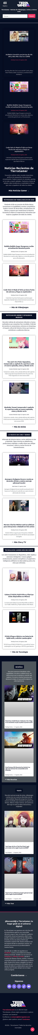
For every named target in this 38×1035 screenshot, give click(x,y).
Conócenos (26, 1019)
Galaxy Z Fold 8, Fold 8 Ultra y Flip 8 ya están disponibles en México (19, 595)
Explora (5, 6)
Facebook (7, 953)
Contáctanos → (19, 975)
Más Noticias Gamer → (19, 190)
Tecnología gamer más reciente (19, 550)
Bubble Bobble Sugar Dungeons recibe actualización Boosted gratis (19, 106)
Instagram (7, 956)
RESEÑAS (19, 667)
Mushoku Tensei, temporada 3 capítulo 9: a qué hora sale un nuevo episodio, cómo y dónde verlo (19, 409)
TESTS (19, 790)
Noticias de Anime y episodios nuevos (19, 316)
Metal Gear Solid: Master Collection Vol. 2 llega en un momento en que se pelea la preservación (19, 721)
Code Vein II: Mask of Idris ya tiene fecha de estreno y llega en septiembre (19, 149)
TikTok (15, 956)
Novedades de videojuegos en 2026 (19, 200)
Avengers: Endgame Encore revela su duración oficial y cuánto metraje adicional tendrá (19, 481)
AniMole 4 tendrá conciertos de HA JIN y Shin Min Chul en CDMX (19, 55)
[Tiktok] (24, 986)
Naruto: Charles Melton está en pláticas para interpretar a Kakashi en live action (19, 526)
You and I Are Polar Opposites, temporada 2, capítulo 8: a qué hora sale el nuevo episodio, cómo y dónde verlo (19, 364)
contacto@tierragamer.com (20, 1017)
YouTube (21, 956)
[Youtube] (29, 986)
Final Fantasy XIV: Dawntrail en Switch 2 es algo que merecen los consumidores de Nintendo (17, 768)
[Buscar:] (15, 16)
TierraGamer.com (8, 1010)
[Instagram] (19, 986)
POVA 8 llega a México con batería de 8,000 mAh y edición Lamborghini (19, 637)
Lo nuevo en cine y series (19, 435)
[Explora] (5, 2)
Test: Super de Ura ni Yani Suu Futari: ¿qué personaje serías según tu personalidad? (17, 847)
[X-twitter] (14, 986)
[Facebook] (9, 986)
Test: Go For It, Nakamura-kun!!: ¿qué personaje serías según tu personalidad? (19, 893)
